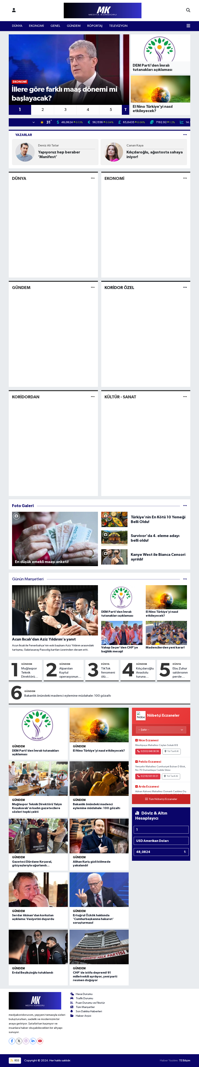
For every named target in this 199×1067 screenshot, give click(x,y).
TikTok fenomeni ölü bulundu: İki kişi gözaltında (109, 673)
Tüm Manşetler (85, 1007)
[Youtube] (40, 1041)
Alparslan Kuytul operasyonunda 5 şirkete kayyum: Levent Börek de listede (70, 673)
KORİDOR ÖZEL (119, 287)
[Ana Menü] (188, 26)
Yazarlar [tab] (23, 135)
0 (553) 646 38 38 (150, 751)
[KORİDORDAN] (93, 397)
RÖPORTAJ (94, 26)
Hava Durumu (84, 994)
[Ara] (188, 10)
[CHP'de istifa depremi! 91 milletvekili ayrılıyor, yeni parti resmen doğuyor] (99, 947)
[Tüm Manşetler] (185, 579)
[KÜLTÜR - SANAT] (185, 397)
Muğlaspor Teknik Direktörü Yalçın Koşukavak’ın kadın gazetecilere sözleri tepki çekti (30, 673)
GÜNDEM (74, 26)
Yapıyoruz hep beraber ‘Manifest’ (59, 154)
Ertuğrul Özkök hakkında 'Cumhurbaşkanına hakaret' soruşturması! (93, 919)
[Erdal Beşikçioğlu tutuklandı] (38, 947)
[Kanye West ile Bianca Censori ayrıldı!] (114, 557)
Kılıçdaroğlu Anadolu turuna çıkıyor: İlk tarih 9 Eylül (145, 673)
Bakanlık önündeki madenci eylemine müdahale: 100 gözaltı (67, 695)
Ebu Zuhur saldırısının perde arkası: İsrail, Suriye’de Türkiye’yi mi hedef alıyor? (180, 673)
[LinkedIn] (33, 1041)
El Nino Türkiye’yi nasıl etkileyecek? (99, 750)
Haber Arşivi (83, 1015)
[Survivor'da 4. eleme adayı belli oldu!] (114, 538)
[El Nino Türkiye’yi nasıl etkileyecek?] (99, 725)
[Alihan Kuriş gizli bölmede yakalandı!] (99, 836)
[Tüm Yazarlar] (185, 135)
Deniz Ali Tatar (48, 145)
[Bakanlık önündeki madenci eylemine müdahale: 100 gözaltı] (99, 778)
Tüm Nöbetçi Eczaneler (163, 799)
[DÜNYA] (93, 178)
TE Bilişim (184, 1060)
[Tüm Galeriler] (185, 505)
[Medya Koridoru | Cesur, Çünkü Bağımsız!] (102, 10)
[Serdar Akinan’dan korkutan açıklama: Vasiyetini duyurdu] (38, 889)
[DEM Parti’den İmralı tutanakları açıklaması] (38, 725)
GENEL (55, 26)
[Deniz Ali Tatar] (25, 152)
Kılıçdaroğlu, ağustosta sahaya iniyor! (155, 154)
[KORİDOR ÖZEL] (185, 287)
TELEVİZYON (118, 26)
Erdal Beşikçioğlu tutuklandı (32, 972)
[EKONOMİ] (185, 178)
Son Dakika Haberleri (89, 1011)
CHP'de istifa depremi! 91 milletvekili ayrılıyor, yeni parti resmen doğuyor (95, 976)
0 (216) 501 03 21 (149, 776)
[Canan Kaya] (113, 152)
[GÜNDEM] (93, 287)
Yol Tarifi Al (173, 751)
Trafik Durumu (84, 998)
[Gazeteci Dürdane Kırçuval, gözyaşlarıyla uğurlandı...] (38, 836)
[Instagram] (26, 1041)
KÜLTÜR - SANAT (120, 397)
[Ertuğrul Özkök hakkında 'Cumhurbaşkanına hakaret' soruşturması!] (99, 889)
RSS (16, 1060)
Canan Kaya (135, 145)
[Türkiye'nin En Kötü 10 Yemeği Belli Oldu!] (114, 519)
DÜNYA (17, 26)
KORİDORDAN (25, 397)
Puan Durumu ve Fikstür (90, 1002)
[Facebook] (12, 1041)
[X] (19, 1041)
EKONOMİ (36, 26)
